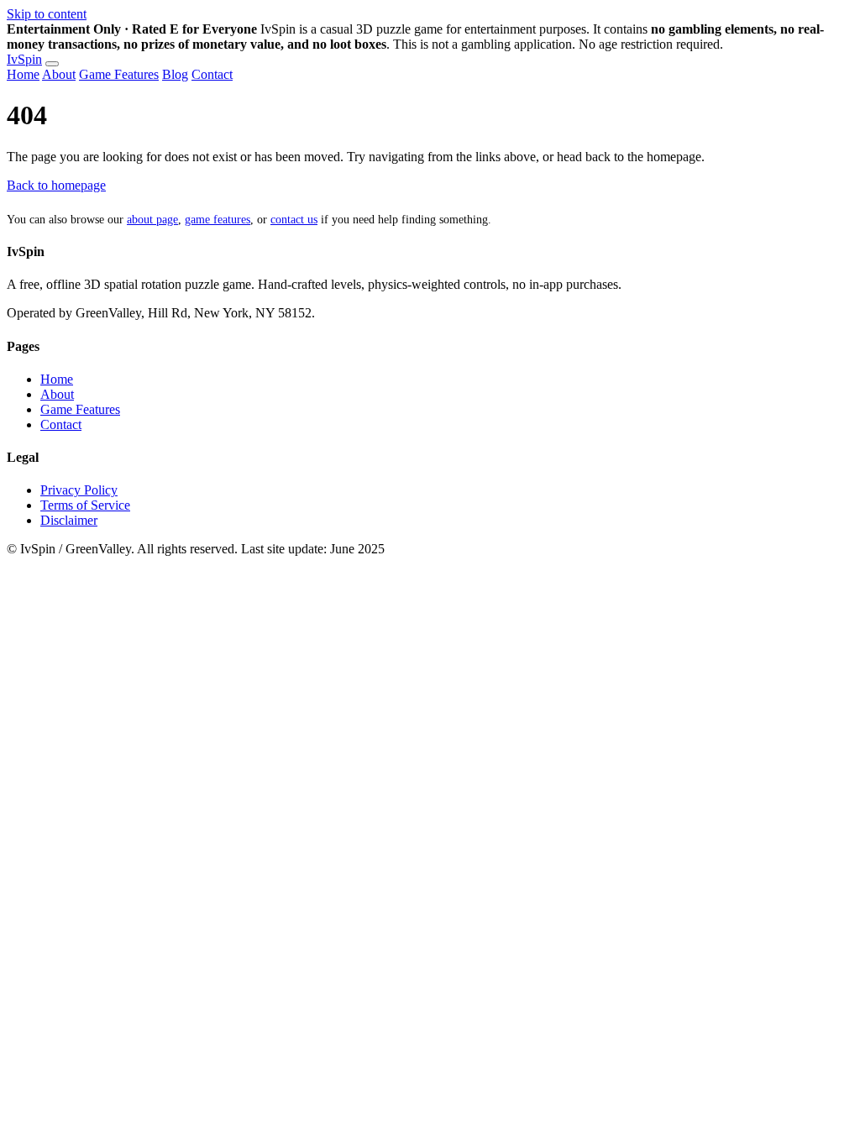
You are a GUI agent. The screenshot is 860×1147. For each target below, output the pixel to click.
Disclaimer (68, 520)
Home (23, 74)
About (59, 74)
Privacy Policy (79, 490)
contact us (293, 219)
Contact (212, 74)
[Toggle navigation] (52, 63)
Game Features (119, 74)
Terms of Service (85, 505)
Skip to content (47, 14)
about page (152, 219)
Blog (175, 74)
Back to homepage (56, 185)
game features (217, 219)
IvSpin (24, 59)
